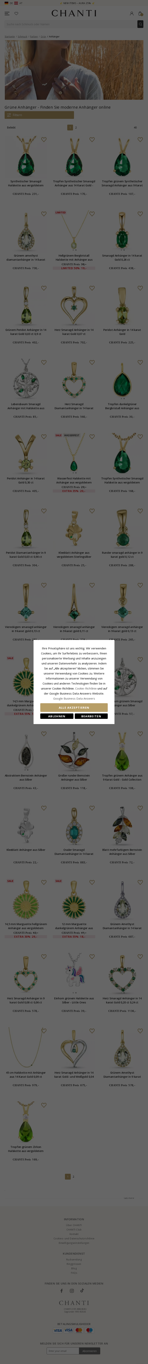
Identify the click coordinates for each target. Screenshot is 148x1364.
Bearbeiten (91, 716)
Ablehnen (57, 716)
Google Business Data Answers (74, 698)
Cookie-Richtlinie (86, 688)
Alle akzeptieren (74, 707)
